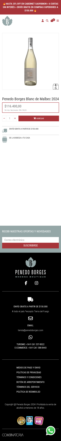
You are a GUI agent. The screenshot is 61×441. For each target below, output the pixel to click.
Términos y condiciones (28, 377)
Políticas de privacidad (28, 372)
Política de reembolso (28, 391)
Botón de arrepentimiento (30, 382)
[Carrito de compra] (52, 21)
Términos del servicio (28, 387)
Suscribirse (30, 245)
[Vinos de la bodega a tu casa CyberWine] (39, 420)
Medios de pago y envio (28, 367)
